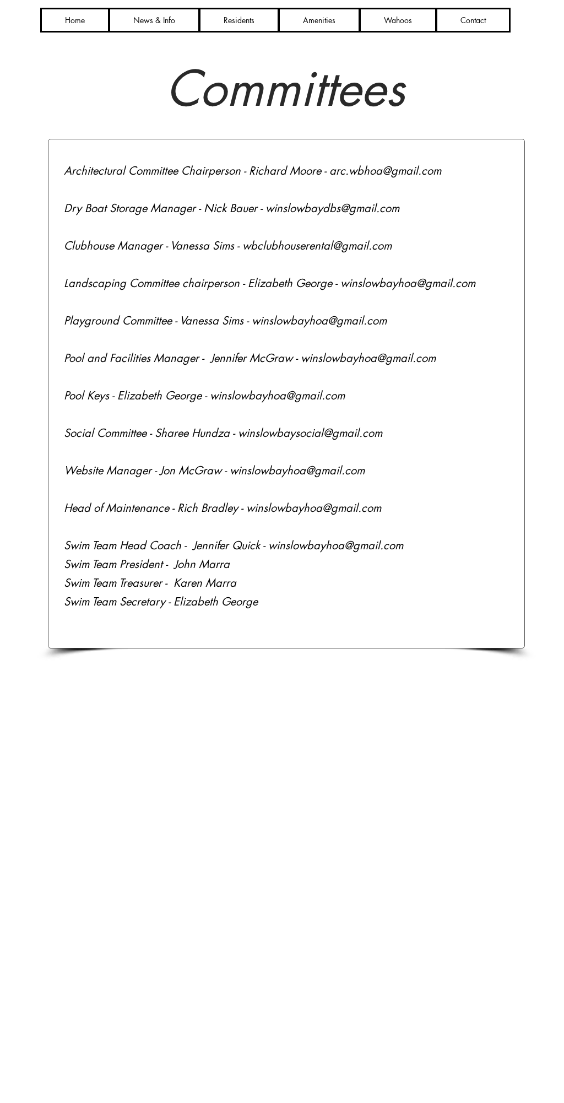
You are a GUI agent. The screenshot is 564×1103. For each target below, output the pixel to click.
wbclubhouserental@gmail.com (317, 246)
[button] (239, 20)
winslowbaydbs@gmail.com (332, 208)
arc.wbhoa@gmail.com (385, 171)
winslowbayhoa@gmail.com (407, 283)
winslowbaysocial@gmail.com (310, 433)
